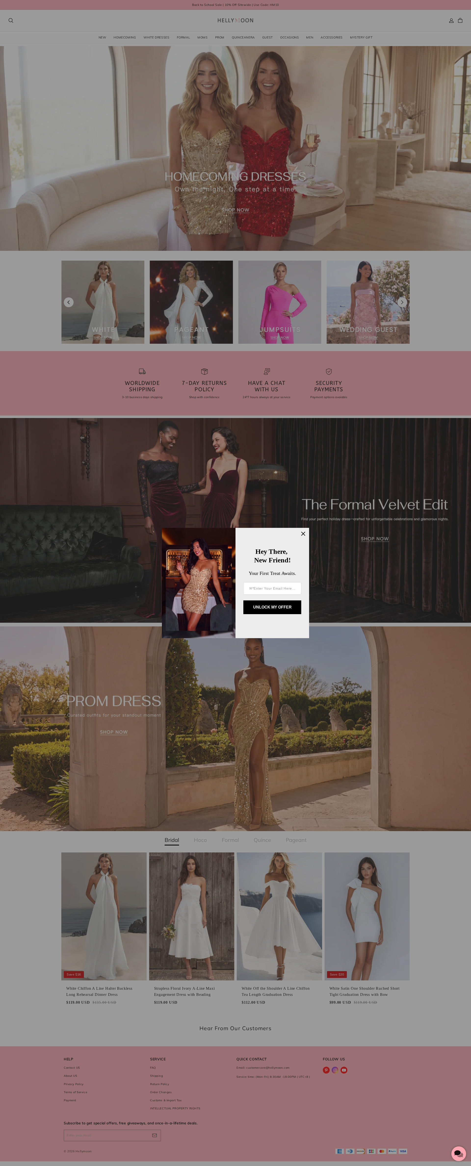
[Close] (303, 534)
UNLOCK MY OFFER (272, 607)
